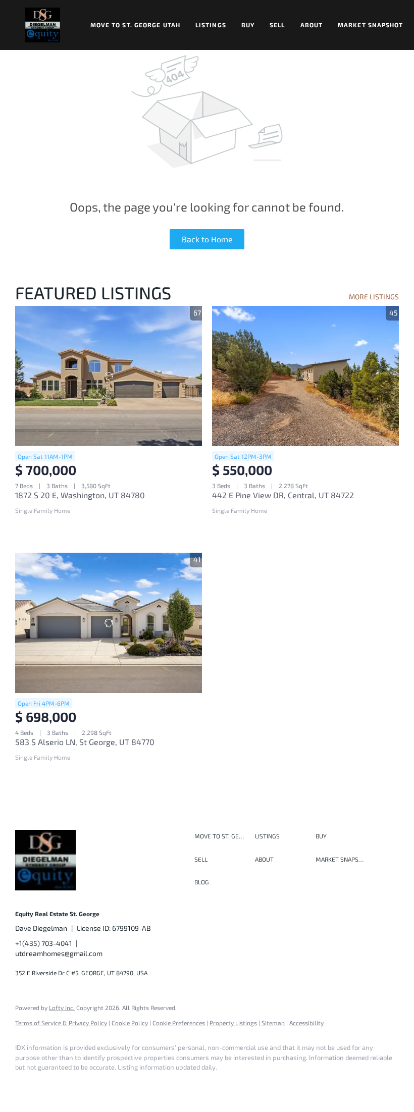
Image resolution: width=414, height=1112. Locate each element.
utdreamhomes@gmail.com (58, 953)
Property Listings (233, 1022)
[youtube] (144, 1085)
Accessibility (306, 1022)
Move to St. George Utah (135, 24)
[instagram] (115, 1085)
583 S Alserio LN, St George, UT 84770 (84, 742)
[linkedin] (56, 1085)
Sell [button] (277, 24)
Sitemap (273, 1022)
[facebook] (27, 1085)
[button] (42, 25)
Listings (210, 24)
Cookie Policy (130, 1022)
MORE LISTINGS (374, 296)
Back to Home (207, 239)
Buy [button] (247, 24)
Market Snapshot (370, 24)
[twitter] (86, 1085)
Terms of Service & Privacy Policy (61, 1022)
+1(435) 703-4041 (43, 943)
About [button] (311, 24)
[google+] (174, 1085)
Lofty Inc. (62, 1007)
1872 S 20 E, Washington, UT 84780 (80, 495)
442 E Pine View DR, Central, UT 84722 (283, 495)
